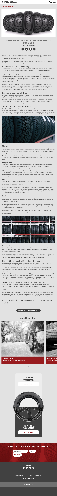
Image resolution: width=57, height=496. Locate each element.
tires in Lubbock (19, 294)
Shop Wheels (29, 432)
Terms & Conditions (35, 475)
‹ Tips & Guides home (7, 6)
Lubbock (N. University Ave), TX (22, 300)
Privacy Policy (34, 458)
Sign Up (17, 455)
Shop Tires (28, 384)
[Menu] (54, 2)
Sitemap (27, 484)
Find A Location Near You (28, 310)
